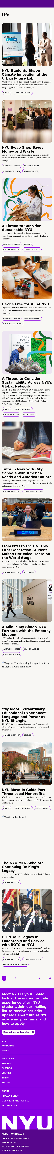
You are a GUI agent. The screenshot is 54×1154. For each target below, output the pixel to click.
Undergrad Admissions (15, 1138)
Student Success (12, 1150)
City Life (7, 93)
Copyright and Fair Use (15, 1100)
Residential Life (31, 171)
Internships (29, 572)
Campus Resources (11, 166)
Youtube (6, 1073)
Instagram (8, 1058)
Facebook (7, 1068)
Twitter (6, 1063)
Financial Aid (9, 1142)
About (5, 1091)
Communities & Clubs (12, 324)
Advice (6, 1050)
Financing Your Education (15, 965)
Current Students (11, 171)
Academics (8, 1045)
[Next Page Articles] (50, 978)
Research (28, 735)
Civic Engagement (23, 93)
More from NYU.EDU (13, 1134)
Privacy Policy (10, 1096)
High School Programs (15, 1146)
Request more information (16, 1032)
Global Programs (11, 415)
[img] (27, 44)
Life (4, 1041)
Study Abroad (29, 415)
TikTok (5, 1077)
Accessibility (9, 1105)
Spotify (6, 1082)
